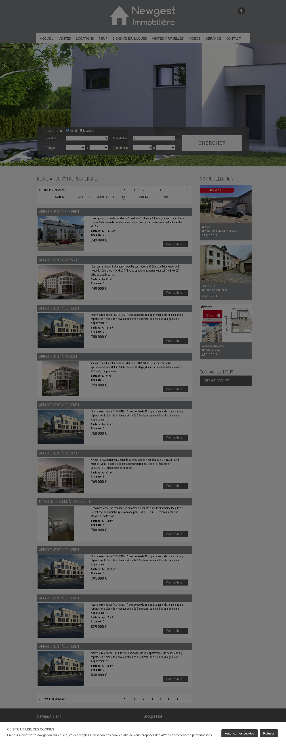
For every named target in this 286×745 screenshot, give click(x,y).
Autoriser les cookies (239, 733)
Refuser (268, 733)
